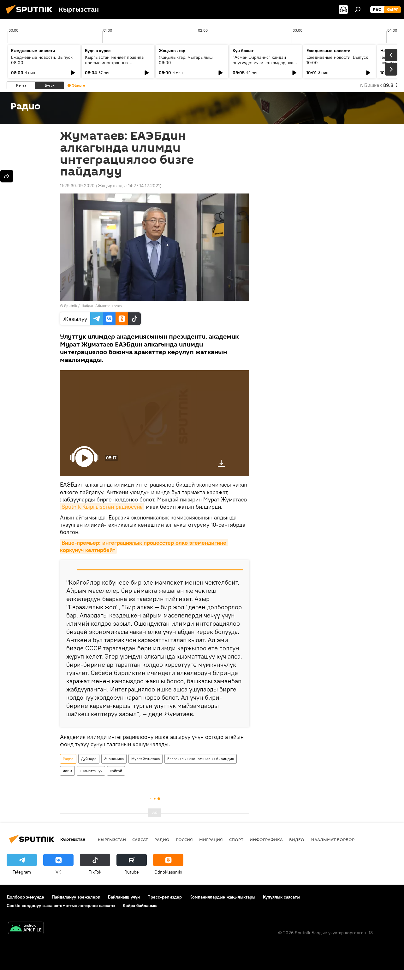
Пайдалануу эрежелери (76, 897)
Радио (68, 758)
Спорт (236, 839)
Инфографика (266, 839)
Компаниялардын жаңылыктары (222, 897)
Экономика (114, 758)
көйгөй (116, 770)
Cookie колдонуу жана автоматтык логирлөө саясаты (61, 905)
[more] (6, 176)
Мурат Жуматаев (145, 758)
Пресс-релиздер (164, 897)
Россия (184, 839)
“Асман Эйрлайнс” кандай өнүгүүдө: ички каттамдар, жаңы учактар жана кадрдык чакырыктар (266, 65)
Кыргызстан (112, 839)
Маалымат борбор (332, 839)
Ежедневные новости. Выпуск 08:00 (42, 59)
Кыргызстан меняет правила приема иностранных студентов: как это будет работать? (114, 65)
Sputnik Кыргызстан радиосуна (102, 506)
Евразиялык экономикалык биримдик (200, 758)
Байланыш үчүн (124, 897)
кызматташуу (91, 770)
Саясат (140, 839)
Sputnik (70, 305)
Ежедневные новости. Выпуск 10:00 (337, 59)
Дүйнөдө (89, 758)
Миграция (211, 839)
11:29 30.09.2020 (77, 185)
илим (67, 770)
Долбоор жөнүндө (25, 897)
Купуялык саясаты (281, 897)
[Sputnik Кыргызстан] (31, 15)
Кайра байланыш (140, 905)
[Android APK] (25, 929)
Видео (296, 839)
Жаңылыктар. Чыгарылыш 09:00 (186, 59)
